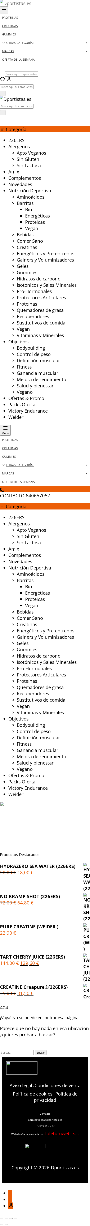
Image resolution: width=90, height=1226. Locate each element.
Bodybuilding (31, 348)
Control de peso (34, 354)
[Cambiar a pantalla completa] (6, 1218)
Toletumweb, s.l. (61, 1133)
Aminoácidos (30, 197)
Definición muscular (38, 360)
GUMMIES (9, 34)
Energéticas (37, 215)
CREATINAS (10, 26)
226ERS (16, 140)
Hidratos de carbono (38, 278)
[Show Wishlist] (2, 118)
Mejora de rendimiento (41, 379)
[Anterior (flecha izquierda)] (1, 1224)
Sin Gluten (28, 159)
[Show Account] (8, 80)
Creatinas (27, 247)
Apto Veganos (31, 153)
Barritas (25, 203)
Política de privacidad (55, 1097)
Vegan (31, 228)
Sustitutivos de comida (41, 322)
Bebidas (25, 234)
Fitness (24, 367)
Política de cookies (32, 1094)
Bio (28, 209)
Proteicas (35, 222)
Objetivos (18, 341)
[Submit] (2, 93)
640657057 (38, 495)
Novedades (20, 184)
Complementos (24, 178)
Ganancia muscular (37, 373)
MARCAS (8, 51)
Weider (15, 417)
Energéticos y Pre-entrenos (45, 253)
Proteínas (27, 304)
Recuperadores (33, 316)
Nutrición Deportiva (29, 190)
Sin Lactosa (29, 165)
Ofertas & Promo (26, 398)
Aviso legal (21, 1085)
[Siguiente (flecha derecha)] (6, 1224)
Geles (22, 266)
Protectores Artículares (41, 297)
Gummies (27, 272)
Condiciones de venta (58, 1085)
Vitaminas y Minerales (40, 335)
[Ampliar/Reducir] (1, 1218)
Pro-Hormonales (34, 291)
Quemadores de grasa (40, 310)
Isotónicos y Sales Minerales (47, 285)
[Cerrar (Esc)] (15, 1218)
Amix (13, 171)
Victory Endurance (28, 411)
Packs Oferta (21, 404)
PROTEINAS (10, 18)
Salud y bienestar (35, 385)
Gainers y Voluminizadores (45, 260)
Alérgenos (19, 146)
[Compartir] (11, 1218)
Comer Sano (30, 241)
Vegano (25, 392)
